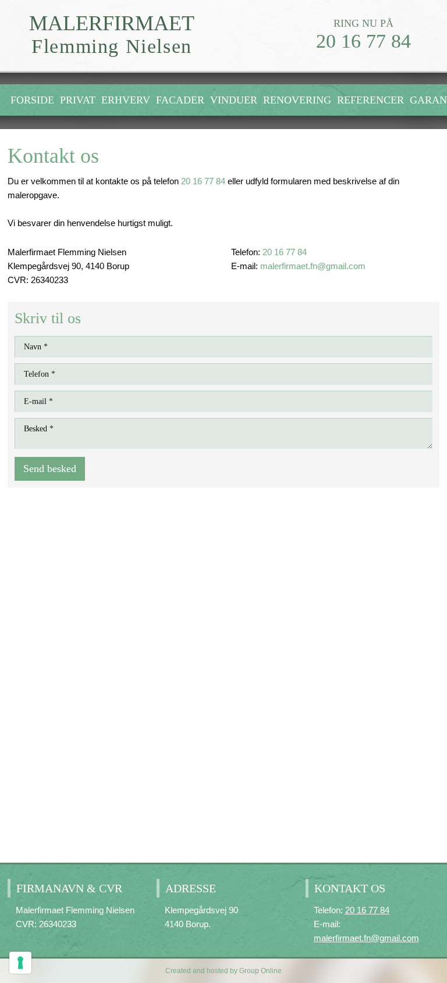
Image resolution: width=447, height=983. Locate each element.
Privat (77, 100)
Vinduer (233, 100)
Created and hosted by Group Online (223, 971)
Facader (180, 100)
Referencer (370, 100)
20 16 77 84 (363, 41)
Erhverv (125, 100)
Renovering (297, 100)
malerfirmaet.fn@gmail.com (313, 266)
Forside (32, 100)
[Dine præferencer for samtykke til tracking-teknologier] (20, 963)
